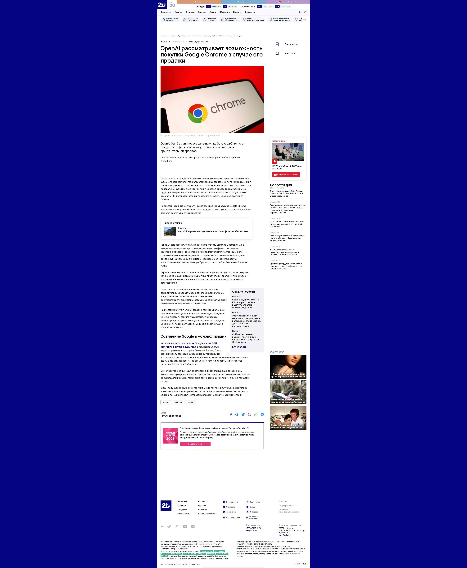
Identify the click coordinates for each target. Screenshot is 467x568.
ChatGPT (178, 402)
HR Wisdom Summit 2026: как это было (287, 167)
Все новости (239, 347)
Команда (283, 501)
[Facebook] (231, 414)
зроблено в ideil (299, 564)
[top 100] (172, 4)
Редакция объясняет (253, 517)
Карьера (202, 12)
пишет (236, 157)
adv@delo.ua (251, 531)
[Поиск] (300, 12)
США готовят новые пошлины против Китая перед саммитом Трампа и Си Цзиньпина (245, 338)
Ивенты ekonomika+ (207, 513)
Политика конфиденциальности (289, 510)
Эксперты (250, 12)
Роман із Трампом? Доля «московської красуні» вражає (286, 426)
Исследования (233, 517)
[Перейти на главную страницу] (162, 4)
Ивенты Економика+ (288, 1)
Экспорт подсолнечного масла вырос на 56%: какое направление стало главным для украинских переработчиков (246, 320)
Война (213, 12)
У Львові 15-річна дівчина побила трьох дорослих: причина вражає (288, 375)
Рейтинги (199, 2)
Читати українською (198, 41)
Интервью (254, 512)
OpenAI (190, 402)
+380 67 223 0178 (253, 528)
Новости (237, 12)
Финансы (189, 12)
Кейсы (252, 507)
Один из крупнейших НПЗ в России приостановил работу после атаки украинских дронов (245, 303)
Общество (224, 12)
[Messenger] (262, 414)
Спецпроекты (243, 2)
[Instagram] (192, 526)
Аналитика (231, 512)
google (165, 402)
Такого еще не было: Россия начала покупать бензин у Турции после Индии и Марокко (287, 238)
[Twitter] (243, 414)
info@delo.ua (284, 535)
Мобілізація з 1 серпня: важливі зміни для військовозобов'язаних (288, 400)
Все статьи (290, 53)
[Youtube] (185, 526)
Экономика (166, 12)
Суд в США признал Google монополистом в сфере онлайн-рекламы (213, 231)
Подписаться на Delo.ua (287, 174)
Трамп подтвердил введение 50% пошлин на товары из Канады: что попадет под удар (286, 266)
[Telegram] (236, 414)
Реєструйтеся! (195, 444)
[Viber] (249, 414)
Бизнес (178, 12)
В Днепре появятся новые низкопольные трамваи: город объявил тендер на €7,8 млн (284, 252)
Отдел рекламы (286, 505)
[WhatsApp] (255, 414)
